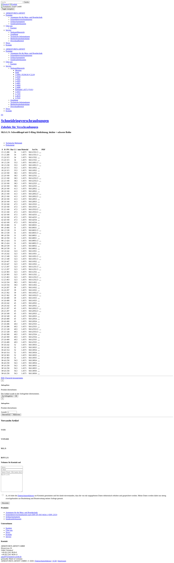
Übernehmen (6, 415)
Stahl (17, 72)
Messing (18, 70)
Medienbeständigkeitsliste (20, 39)
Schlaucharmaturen (17, 22)
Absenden (5, 503)
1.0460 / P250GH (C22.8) (25, 75)
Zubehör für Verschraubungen (19, 127)
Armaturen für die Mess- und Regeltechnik (26, 17)
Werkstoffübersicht (17, 32)
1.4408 (17, 87)
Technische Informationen (20, 36)
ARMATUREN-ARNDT (15, 13)
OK (16, 396)
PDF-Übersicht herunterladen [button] (12, 378)
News (8, 43)
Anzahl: (4, 412)
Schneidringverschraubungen (21, 19)
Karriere (13, 28)
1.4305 (17, 81)
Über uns (9, 26)
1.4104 (17, 77)
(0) (2, 115)
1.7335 (17, 94)
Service (8, 30)
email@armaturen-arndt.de (11, 557)
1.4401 (17, 83)
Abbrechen (16, 415)
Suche (26, 2)
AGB (54, 561)
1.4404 (17, 85)
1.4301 (17, 79)
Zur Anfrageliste (7, 396)
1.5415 (17, 92)
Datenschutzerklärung (26, 496)
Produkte (9, 15)
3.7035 (17, 98)
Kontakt (9, 45)
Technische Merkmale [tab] (14, 143)
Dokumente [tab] (10, 145)
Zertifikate (14, 34)
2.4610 (17, 96)
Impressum (62, 561)
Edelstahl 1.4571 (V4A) (24, 90)
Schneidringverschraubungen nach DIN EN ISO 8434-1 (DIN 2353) (31, 515)
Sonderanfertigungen (18, 24)
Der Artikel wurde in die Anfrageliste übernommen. (20, 394)
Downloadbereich (17, 41)
